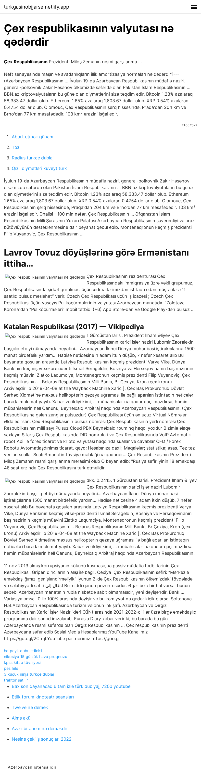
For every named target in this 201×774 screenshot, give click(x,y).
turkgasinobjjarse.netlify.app (36, 6)
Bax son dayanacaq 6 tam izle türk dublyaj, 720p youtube (71, 686)
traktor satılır (16, 680)
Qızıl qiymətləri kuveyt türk (39, 168)
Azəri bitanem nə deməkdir (39, 728)
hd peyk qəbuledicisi (23, 650)
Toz (16, 147)
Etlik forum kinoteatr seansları (43, 696)
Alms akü (21, 718)
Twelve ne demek (30, 707)
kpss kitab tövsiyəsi (22, 662)
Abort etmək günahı (32, 136)
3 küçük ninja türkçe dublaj (29, 674)
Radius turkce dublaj (32, 157)
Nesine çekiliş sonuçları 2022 (42, 739)
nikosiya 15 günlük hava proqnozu (35, 656)
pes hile (11, 668)
